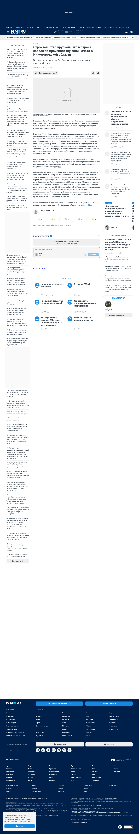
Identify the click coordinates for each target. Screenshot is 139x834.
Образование (67, 736)
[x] (64, 750)
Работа (88, 726)
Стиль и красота (114, 716)
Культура (65, 719)
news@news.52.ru (85, 205)
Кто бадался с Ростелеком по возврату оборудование (86, 303)
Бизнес (38, 716)
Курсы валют (97, 27)
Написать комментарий (48, 73)
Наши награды (11, 723)
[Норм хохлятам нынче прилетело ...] (38, 289)
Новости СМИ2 (39, 268)
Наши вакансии (12, 726)
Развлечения (90, 729)
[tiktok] (69, 750)
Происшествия (91, 723)
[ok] (48, 750)
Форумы (9, 27)
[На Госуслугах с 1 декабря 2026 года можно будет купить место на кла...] (38, 323)
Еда (37, 729)
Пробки (70, 32)
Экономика (113, 726)
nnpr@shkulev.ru (97, 805)
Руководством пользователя (79, 810)
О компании (10, 719)
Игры (112, 27)
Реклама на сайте (12, 713)
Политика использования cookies (80, 820)
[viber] (54, 750)
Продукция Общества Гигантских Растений (52, 302)
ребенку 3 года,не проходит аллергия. (84, 318)
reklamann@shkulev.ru (111, 798)
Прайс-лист (10, 716)
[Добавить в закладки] (93, 73)
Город (38, 723)
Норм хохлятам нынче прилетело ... (52, 285)
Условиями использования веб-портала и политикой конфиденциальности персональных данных (99, 812)
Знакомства (49, 27)
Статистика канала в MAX (15, 736)
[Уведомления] (126, 32)
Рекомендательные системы (79, 822)
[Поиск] (121, 32)
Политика (89, 719)
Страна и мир (113, 719)
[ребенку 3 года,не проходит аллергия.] (70, 323)
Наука (64, 729)
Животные (40, 732)
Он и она (89, 713)
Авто (37, 713)
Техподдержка (11, 729)
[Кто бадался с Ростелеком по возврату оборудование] (70, 306)
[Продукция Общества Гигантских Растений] (38, 306)
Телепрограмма (69, 27)
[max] (59, 750)
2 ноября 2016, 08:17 (39, 67)
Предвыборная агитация (15, 732)
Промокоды (120, 27)
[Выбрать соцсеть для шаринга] (98, 73)
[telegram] (38, 750)
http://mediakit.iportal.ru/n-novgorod (105, 800)
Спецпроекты (113, 729)
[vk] (43, 750)
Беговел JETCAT (82, 284)
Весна (38, 719)
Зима (64, 713)
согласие (11, 821)
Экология (112, 723)
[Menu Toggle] (7, 32)
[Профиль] (131, 32)
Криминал (66, 716)
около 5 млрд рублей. (67, 126)
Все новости (18, 45)
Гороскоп (87, 27)
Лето (64, 723)
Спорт (111, 713)
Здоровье (39, 736)
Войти (40, 255)
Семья (88, 736)
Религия (88, 732)
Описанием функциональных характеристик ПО (85, 811)
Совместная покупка (35, 27)
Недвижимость (20, 27)
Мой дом (65, 726)
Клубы (106, 27)
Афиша (79, 27)
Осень (88, 716)
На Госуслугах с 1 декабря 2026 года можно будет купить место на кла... (51, 321)
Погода (58, 27)
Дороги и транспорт (43, 726)
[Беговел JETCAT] (70, 289)
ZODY (128, 27)
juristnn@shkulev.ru (52, 815)
